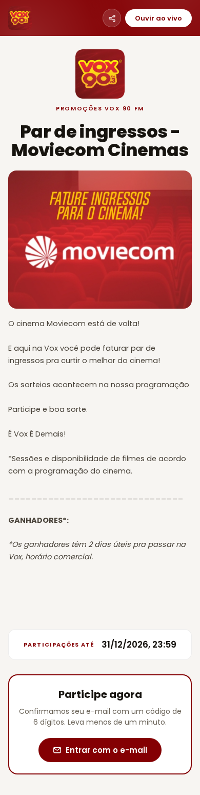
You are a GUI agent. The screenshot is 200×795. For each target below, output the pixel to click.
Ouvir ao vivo (158, 18)
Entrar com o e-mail (106, 750)
